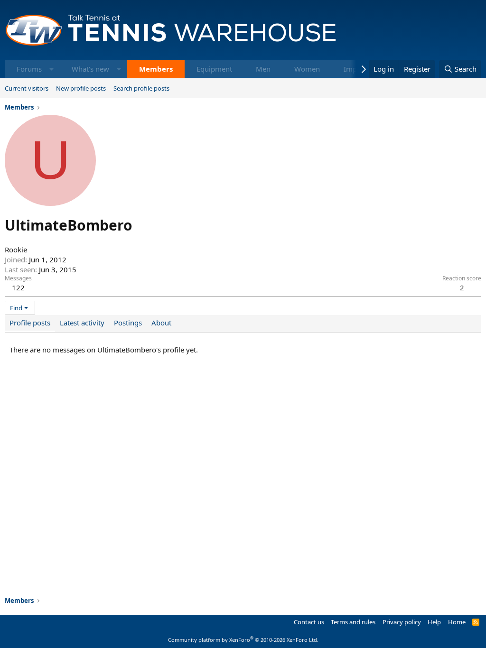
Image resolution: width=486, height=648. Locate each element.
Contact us (309, 622)
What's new (90, 69)
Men (263, 69)
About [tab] (161, 322)
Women (307, 69)
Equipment (214, 69)
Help (434, 622)
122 (18, 287)
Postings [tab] (128, 322)
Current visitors (26, 88)
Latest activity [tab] (82, 322)
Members (156, 69)
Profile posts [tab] (29, 322)
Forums (29, 69)
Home (457, 622)
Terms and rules (353, 622)
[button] (51, 69)
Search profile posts (141, 88)
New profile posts (81, 88)
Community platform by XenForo (243, 639)
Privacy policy (402, 622)
